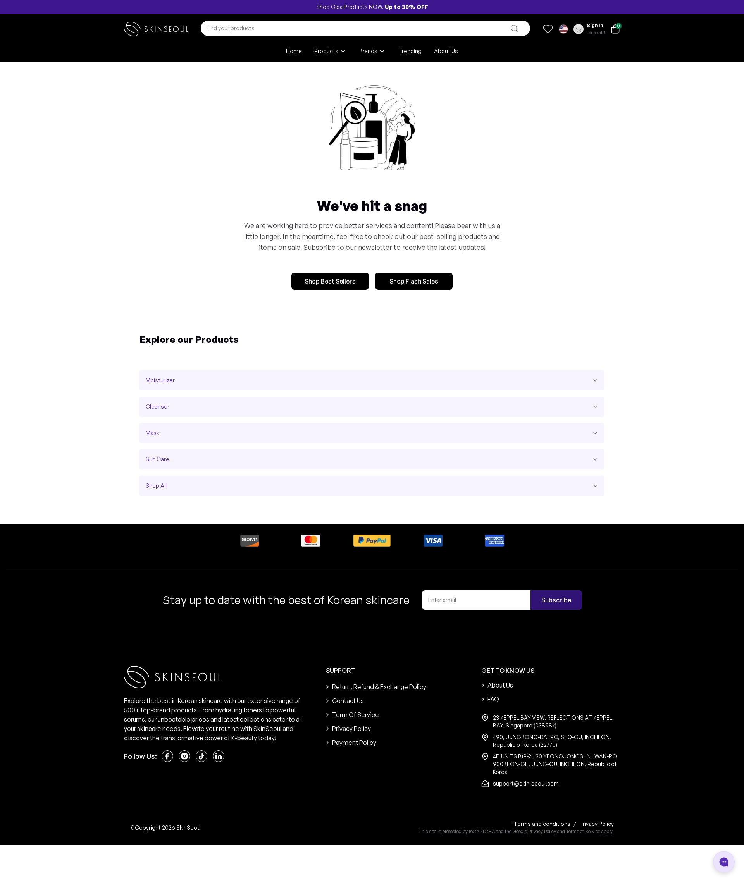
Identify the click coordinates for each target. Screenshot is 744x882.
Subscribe (556, 600)
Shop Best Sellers (330, 281)
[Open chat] (724, 862)
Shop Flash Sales (413, 281)
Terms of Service (583, 831)
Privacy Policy (542, 831)
